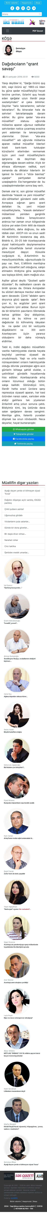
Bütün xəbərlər (12, 3)
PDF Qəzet (38, 31)
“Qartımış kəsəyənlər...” (13, 588)
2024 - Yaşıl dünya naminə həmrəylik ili (19, 1206)
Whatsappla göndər (24, 429)
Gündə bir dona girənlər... (16, 527)
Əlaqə (37, 3)
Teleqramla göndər (24, 434)
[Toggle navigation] (7, 30)
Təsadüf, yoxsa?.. (11, 623)
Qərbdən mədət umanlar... (17, 552)
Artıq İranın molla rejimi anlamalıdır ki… (18, 838)
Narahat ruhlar (11, 540)
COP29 (39, 1206)
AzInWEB (14, 1198)
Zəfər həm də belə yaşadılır (14, 874)
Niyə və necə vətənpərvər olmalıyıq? (18, 1018)
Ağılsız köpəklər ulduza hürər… (15, 696)
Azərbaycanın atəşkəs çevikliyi (16, 982)
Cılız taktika (10, 546)
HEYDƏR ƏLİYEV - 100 (24, 1209)
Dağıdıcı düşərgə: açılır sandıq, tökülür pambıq (23, 501)
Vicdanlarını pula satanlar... (17, 521)
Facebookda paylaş (24, 439)
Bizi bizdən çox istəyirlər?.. (14, 767)
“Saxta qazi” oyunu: (17, 909)
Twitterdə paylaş (24, 443)
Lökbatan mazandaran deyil (14, 1091)
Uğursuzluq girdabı (14, 515)
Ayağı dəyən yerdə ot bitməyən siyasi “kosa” (22, 492)
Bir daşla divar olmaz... (15, 534)
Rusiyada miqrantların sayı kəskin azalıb (19, 803)
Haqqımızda (27, 3)
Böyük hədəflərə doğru (13, 732)
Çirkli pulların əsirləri (14, 509)
